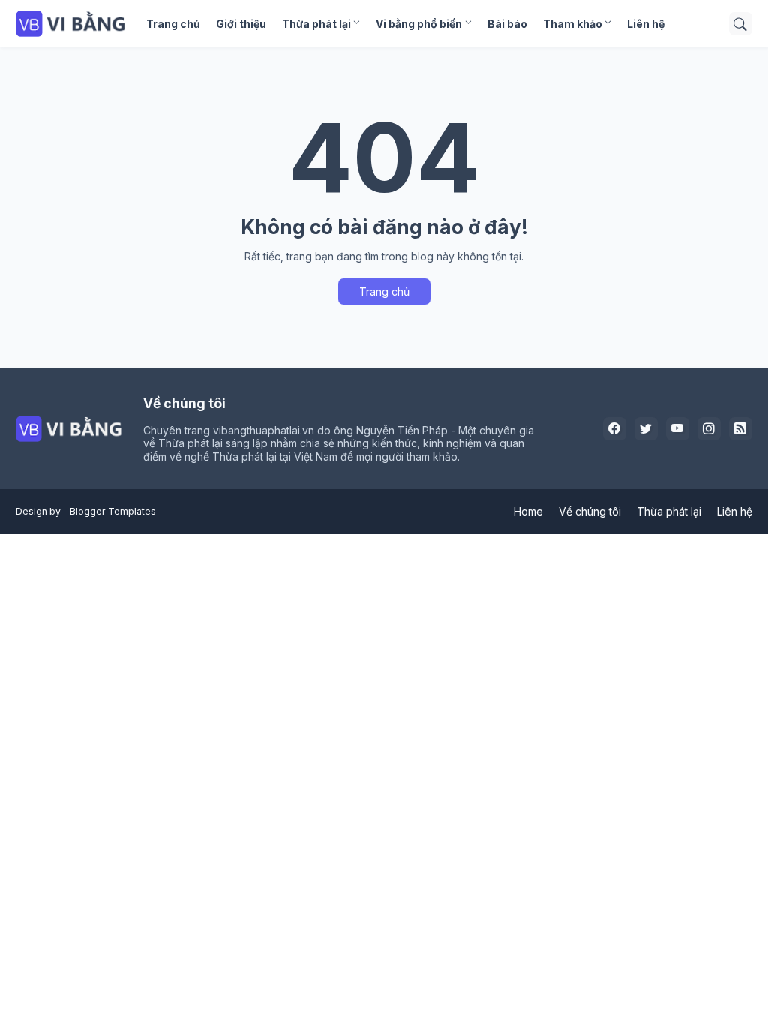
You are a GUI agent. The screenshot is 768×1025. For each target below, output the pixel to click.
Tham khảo (572, 23)
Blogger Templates (113, 511)
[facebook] (615, 429)
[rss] (741, 429)
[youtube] (678, 429)
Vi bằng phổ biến (419, 23)
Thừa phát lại (316, 23)
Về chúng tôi (590, 511)
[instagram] (710, 429)
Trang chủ (173, 23)
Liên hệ (645, 23)
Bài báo (507, 23)
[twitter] (646, 429)
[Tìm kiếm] (741, 24)
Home (528, 511)
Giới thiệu (241, 23)
